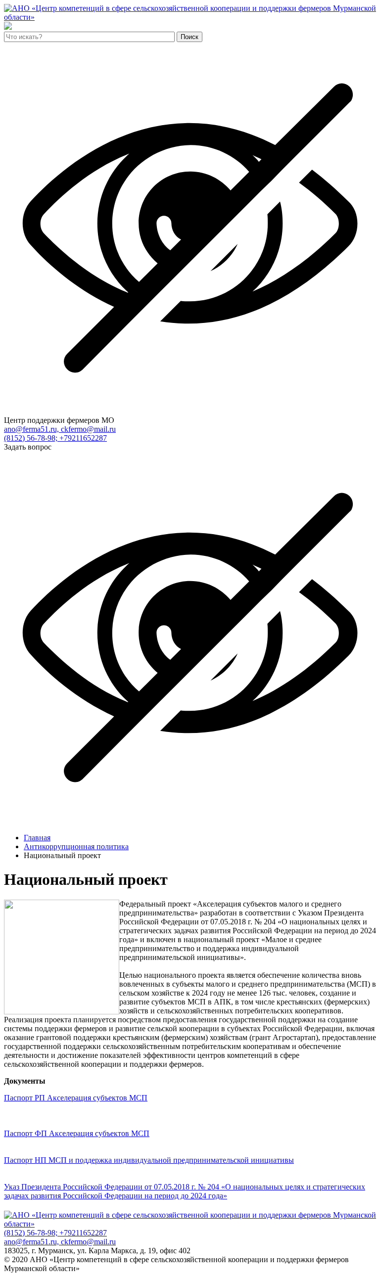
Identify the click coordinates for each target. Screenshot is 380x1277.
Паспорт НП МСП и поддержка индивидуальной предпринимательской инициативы (149, 1160)
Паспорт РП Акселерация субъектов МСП (75, 1098)
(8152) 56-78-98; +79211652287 (55, 438)
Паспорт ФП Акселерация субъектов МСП (76, 1133)
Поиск (189, 37)
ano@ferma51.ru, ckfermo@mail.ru (60, 429)
